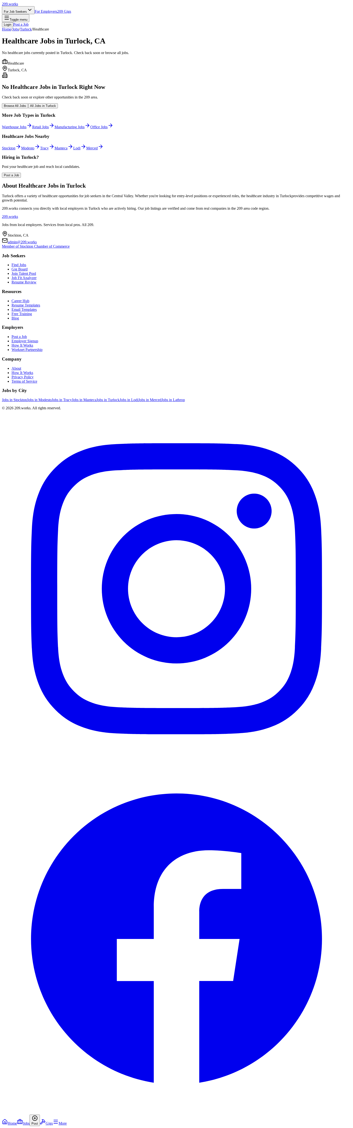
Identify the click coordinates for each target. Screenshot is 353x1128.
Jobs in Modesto (39, 400)
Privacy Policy (23, 377)
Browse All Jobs (15, 106)
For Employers (46, 11)
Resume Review (24, 282)
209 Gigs (64, 11)
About (16, 368)
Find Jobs (19, 265)
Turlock (26, 29)
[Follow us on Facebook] (176, 1112)
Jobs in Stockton (14, 400)
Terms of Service (24, 381)
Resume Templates (26, 305)
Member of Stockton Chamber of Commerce (36, 246)
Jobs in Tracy (62, 400)
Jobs (15, 29)
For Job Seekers (15, 11)
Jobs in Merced (149, 400)
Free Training (22, 314)
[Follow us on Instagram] (176, 762)
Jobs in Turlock (108, 400)
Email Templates (24, 309)
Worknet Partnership (27, 350)
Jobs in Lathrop (173, 400)
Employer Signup (25, 341)
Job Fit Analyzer (24, 278)
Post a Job (21, 24)
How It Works (22, 345)
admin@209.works (22, 242)
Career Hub (20, 301)
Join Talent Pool (24, 273)
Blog (15, 318)
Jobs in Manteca (84, 400)
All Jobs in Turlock (43, 106)
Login (7, 24)
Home (6, 29)
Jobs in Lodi (129, 400)
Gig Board (20, 269)
